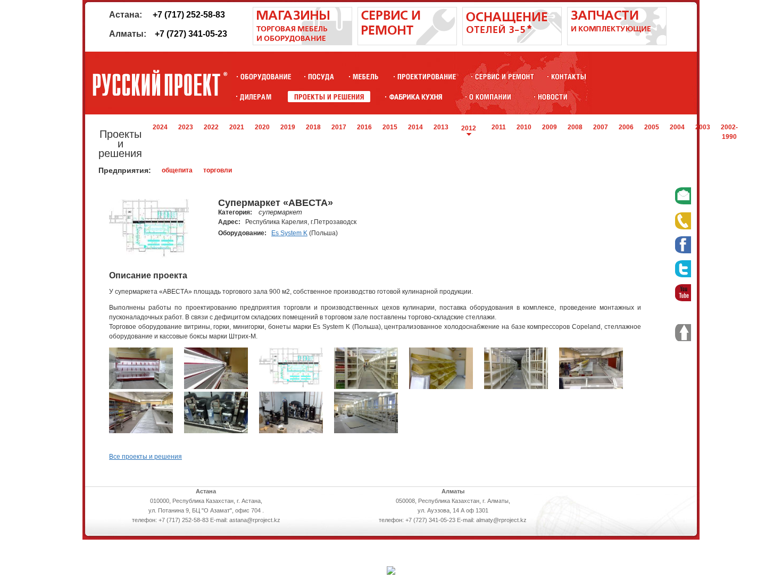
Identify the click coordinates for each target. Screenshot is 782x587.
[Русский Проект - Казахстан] (159, 83)
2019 (287, 127)
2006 (626, 127)
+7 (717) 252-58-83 (189, 14)
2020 (262, 127)
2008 (575, 127)
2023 (185, 127)
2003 (702, 127)
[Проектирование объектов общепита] (426, 76)
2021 (236, 127)
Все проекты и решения (145, 456)
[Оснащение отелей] (415, 96)
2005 (651, 127)
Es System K (289, 233)
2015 (389, 127)
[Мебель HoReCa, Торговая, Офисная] (366, 76)
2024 (160, 127)
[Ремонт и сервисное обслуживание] (407, 43)
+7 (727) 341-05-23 (191, 33)
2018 (313, 127)
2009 (549, 127)
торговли (217, 170)
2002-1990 (729, 131)
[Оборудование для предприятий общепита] (265, 76)
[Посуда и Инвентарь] (321, 76)
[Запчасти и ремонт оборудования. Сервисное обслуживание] (617, 43)
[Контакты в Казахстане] (568, 76)
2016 (364, 127)
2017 (338, 127)
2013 (441, 127)
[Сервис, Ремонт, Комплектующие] (504, 76)
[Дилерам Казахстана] (255, 96)
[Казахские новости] (552, 96)
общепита (177, 170)
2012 (468, 128)
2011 (499, 127)
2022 (211, 127)
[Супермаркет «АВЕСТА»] (141, 387)
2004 (677, 127)
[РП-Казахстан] (490, 96)
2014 (415, 127)
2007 (600, 127)
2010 (524, 127)
